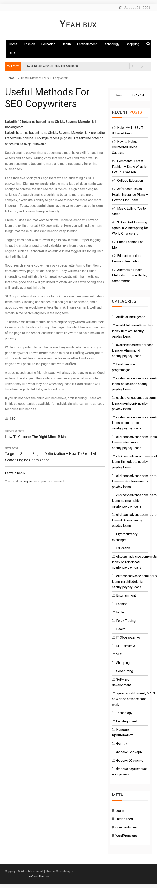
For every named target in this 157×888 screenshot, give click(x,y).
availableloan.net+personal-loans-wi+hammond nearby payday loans (133, 350)
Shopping (123, 663)
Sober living (124, 671)
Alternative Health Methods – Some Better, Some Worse (129, 275)
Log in (119, 811)
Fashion (29, 44)
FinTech (121, 612)
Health (66, 44)
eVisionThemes (39, 876)
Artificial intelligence (130, 317)
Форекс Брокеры (129, 752)
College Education (130, 180)
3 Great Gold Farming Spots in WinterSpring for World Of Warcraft (130, 227)
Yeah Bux (78, 25)
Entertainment (87, 44)
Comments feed (126, 827)
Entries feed (124, 819)
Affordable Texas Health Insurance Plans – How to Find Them (130, 194)
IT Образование (128, 637)
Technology (111, 44)
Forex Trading (126, 621)
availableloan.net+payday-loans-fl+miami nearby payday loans (132, 330)
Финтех (121, 744)
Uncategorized (126, 721)
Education (48, 44)
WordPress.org (126, 836)
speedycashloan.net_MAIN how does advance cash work (133, 698)
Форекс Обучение (129, 760)
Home (13, 44)
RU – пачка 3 (125, 646)
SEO (12, 53)
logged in (30, 481)
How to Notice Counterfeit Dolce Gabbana (125, 147)
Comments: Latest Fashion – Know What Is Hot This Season (129, 166)
